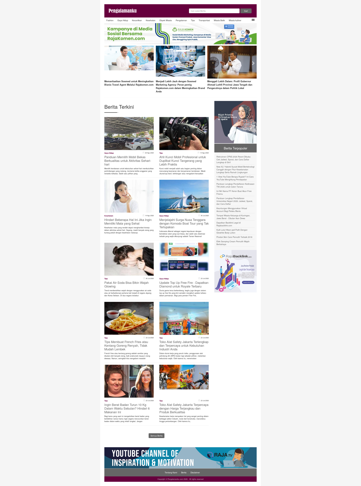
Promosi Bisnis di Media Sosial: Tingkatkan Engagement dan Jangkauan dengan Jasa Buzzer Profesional (180, 85)
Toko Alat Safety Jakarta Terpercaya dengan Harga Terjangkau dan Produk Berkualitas (183, 408)
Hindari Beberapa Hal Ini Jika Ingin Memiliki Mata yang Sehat (128, 221)
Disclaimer (195, 472)
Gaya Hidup (122, 20)
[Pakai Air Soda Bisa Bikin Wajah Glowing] (129, 274)
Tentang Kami (171, 472)
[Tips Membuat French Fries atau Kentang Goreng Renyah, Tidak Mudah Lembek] (129, 318)
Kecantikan (137, 20)
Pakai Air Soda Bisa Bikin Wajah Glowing (126, 284)
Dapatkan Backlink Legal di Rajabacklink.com (228, 224)
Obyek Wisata (165, 20)
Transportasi (204, 20)
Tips (193, 20)
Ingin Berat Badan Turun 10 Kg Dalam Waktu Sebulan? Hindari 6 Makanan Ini (127, 408)
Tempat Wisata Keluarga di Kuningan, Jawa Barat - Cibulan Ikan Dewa (233, 217)
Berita (183, 472)
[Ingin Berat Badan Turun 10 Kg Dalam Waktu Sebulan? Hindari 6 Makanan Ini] (129, 381)
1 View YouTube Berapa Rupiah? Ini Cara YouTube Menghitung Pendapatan (235, 178)
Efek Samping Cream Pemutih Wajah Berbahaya (232, 243)
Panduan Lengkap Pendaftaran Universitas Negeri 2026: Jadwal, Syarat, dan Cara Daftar (234, 201)
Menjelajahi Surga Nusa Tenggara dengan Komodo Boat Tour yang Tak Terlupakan (184, 223)
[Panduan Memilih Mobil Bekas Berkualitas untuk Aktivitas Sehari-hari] (129, 135)
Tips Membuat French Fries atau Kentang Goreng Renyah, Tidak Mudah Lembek (126, 345)
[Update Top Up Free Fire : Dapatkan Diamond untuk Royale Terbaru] (184, 256)
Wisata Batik (219, 20)
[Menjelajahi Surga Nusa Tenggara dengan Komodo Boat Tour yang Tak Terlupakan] (184, 198)
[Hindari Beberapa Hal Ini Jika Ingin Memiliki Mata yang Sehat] (129, 196)
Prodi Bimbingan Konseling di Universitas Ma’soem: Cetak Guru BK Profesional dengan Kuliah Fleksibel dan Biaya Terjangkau (127, 86)
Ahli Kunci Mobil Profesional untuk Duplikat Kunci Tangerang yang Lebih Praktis (182, 160)
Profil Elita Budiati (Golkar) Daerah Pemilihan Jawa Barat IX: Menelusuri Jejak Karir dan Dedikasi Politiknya (231, 85)
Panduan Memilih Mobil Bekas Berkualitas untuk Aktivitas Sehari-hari (127, 160)
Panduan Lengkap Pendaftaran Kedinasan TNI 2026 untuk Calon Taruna (235, 185)
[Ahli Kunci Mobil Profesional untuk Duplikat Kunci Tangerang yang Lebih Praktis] (184, 141)
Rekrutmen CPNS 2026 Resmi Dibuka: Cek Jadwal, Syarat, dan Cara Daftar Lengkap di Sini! (233, 159)
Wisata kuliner (235, 20)
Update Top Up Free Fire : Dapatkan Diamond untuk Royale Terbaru (183, 284)
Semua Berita (156, 435)
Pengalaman (181, 20)
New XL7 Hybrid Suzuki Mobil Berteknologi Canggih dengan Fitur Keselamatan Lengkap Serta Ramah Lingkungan (235, 169)
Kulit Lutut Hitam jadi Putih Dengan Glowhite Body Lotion (231, 231)
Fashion (110, 20)
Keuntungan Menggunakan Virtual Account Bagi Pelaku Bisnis (231, 209)
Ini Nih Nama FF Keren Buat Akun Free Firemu (234, 192)
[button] (108, 62)
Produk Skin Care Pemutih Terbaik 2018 (234, 237)
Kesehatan (150, 20)
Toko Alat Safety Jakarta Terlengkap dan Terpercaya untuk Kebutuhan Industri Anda (183, 345)
